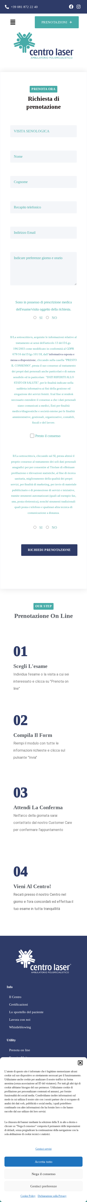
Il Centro (15, 997)
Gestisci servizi (43, 1148)
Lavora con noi (19, 1019)
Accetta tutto (43, 1162)
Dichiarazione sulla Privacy (52, 1196)
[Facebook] (71, 6)
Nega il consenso (44, 1174)
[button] (80, 1063)
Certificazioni (18, 1004)
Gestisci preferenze (43, 1186)
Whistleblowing (20, 1027)
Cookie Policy (28, 1196)
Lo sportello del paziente (26, 1012)
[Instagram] (78, 6)
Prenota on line (19, 1050)
